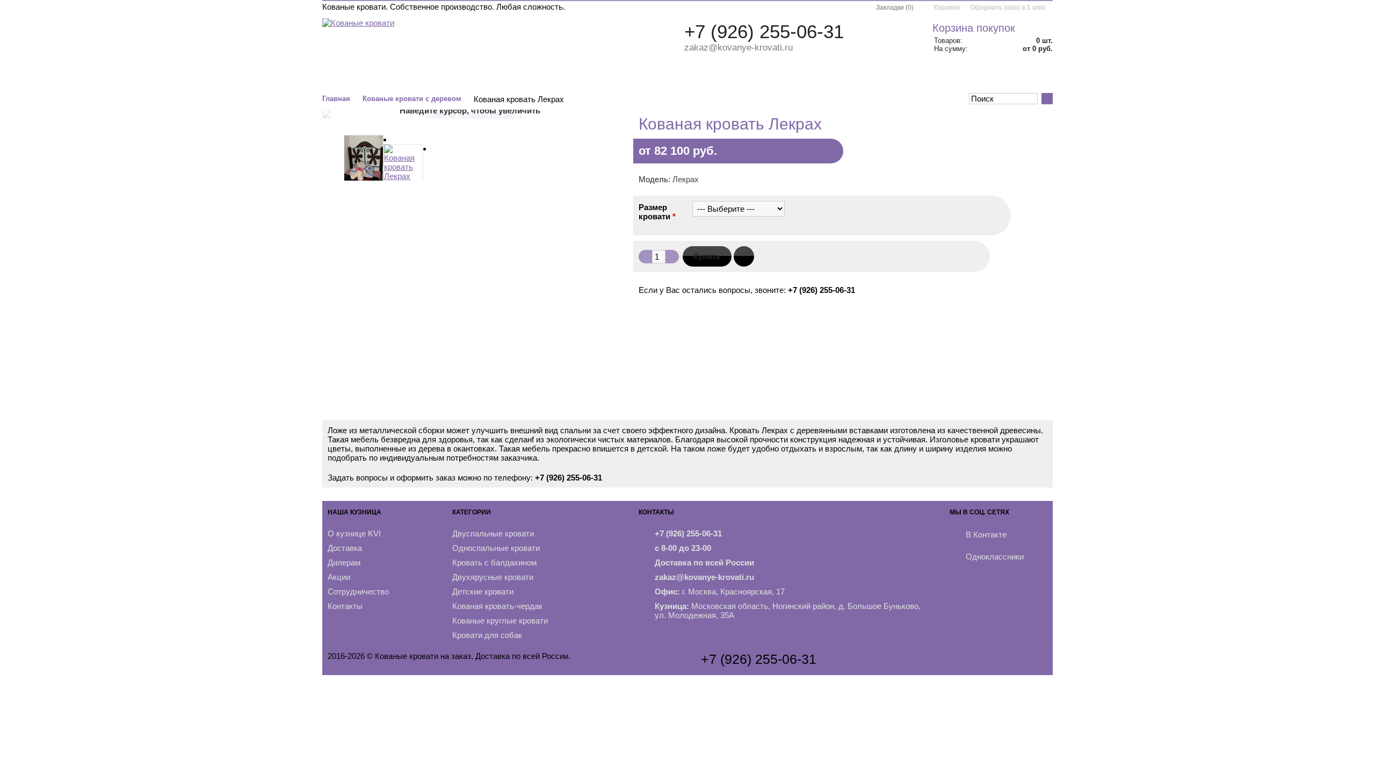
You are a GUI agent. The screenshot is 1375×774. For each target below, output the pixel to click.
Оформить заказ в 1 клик (1007, 7)
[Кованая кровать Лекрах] (363, 161)
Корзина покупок (973, 28)
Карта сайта (350, 665)
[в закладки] (744, 256)
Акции (981, 77)
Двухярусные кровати (492, 577)
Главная (336, 99)
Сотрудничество (358, 591)
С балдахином (514, 77)
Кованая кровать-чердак (497, 606)
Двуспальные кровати (493, 533)
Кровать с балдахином (494, 562)
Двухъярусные (585, 77)
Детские (644, 77)
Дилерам (344, 562)
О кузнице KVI (354, 533)
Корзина (946, 7)
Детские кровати (482, 591)
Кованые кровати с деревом (412, 99)
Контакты (1027, 77)
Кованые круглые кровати (500, 620)
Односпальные (441, 77)
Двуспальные (369, 77)
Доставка (345, 548)
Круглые (691, 77)
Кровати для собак (487, 635)
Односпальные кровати (496, 548)
